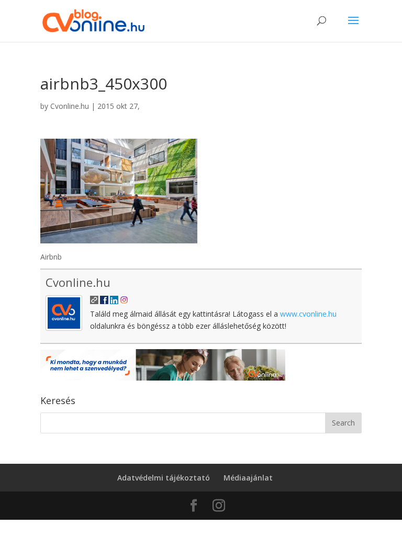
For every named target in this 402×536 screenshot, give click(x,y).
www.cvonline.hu (308, 314)
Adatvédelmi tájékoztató (163, 478)
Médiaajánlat (248, 478)
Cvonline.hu (69, 106)
